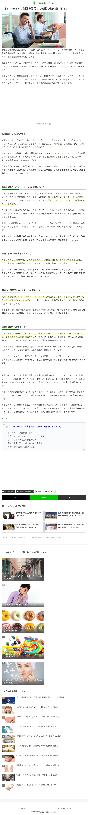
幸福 (53, 491)
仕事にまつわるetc (9, 491)
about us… (23, 808)
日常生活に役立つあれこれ (26, 491)
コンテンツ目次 (41, 124)
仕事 (47, 491)
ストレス (40, 491)
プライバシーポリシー (65, 808)
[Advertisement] (44, 102)
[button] (72, 497)
